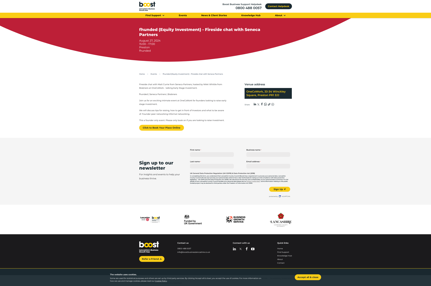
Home (142, 74)
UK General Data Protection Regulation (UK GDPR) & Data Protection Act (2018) (222, 173)
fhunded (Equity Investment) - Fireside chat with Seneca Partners (193, 74)
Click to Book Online (161, 127)
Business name (253, 150)
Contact (281, 263)
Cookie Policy (161, 281)
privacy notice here (253, 181)
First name (195, 150)
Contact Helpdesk (278, 6)
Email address (253, 162)
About (280, 259)
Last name (195, 162)
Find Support (283, 252)
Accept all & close (307, 277)
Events (154, 74)
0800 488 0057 (249, 8)
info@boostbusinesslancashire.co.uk (193, 252)
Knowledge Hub (284, 256)
